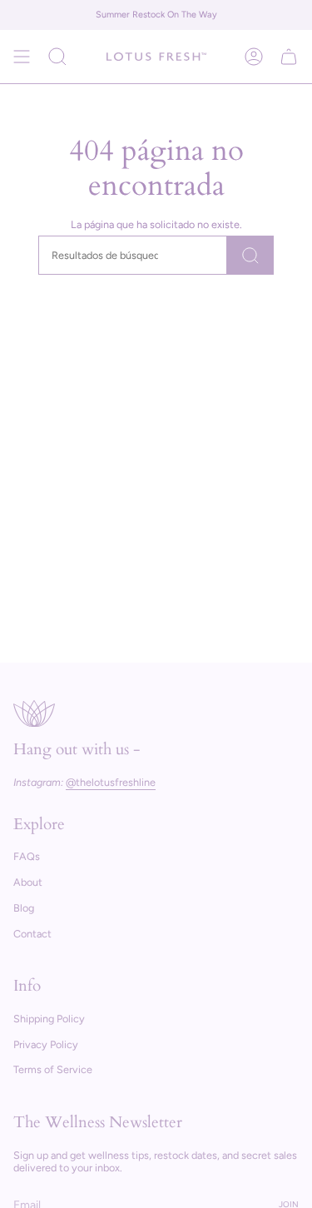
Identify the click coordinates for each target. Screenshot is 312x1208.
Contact (32, 933)
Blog (23, 908)
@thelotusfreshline (111, 782)
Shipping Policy (49, 1018)
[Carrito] (288, 56)
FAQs (26, 856)
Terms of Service (52, 1069)
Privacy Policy (45, 1044)
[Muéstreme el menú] (21, 56)
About (27, 882)
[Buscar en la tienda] (250, 255)
